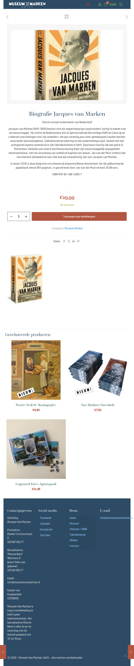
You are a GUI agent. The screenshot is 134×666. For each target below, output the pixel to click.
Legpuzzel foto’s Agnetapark (36, 484)
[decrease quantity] (11, 216)
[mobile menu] (88, 4)
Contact (74, 545)
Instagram (46, 529)
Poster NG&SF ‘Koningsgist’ (36, 405)
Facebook (45, 517)
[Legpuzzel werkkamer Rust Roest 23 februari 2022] (3, 652)
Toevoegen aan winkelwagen (79, 216)
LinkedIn (45, 523)
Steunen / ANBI (78, 529)
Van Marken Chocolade (98, 405)
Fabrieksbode (78, 534)
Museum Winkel (73, 228)
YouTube (45, 535)
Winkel (73, 540)
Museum (74, 523)
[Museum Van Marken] (27, 4)
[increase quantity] (26, 216)
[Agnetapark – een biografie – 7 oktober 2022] (131, 652)
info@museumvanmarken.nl (116, 517)
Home (73, 517)
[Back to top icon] (125, 656)
